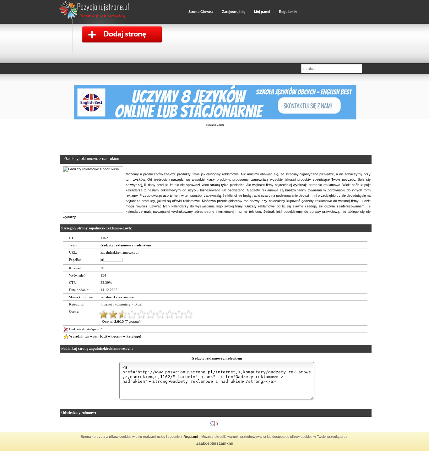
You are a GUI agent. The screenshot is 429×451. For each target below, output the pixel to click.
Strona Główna (200, 12)
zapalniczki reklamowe (117, 297)
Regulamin (191, 436)
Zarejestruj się (233, 12)
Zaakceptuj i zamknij (214, 443)
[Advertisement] (215, 144)
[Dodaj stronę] (117, 36)
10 (188, 314)
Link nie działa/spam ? (85, 329)
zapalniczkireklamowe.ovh (119, 252)
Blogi (138, 304)
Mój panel (262, 12)
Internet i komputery (115, 304)
